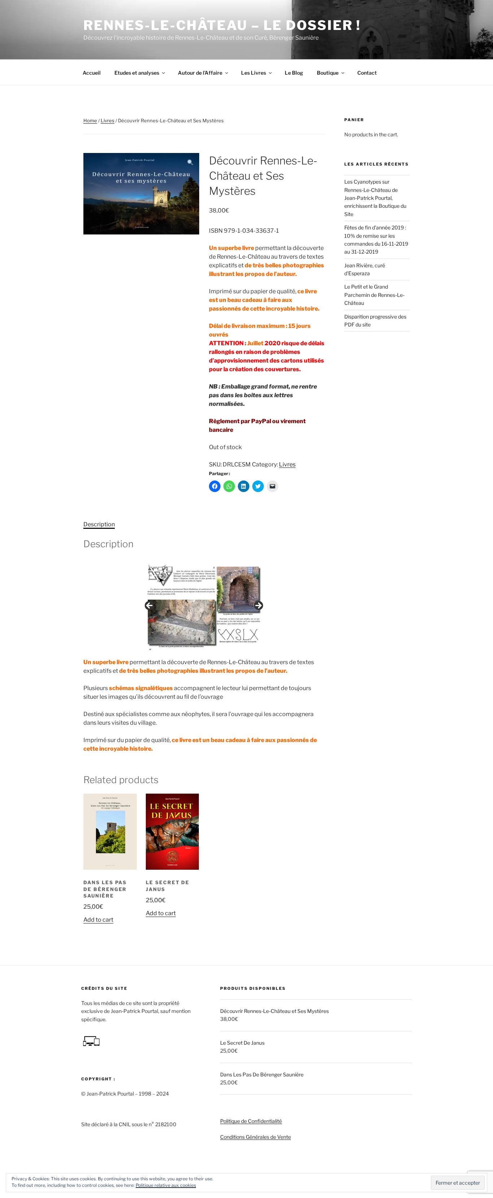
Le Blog (294, 73)
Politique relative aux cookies (166, 1185)
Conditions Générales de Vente (255, 1137)
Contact (367, 73)
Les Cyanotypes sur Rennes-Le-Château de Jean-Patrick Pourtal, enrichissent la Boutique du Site (375, 198)
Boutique (328, 73)
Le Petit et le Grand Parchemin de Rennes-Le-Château (374, 295)
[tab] (99, 524)
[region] (204, 608)
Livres (107, 120)
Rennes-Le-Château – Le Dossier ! (222, 25)
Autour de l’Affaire (200, 73)
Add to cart (98, 919)
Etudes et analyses (136, 73)
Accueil (92, 73)
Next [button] (258, 606)
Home (90, 120)
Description (99, 524)
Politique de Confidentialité (251, 1121)
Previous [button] (149, 606)
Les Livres (253, 73)
